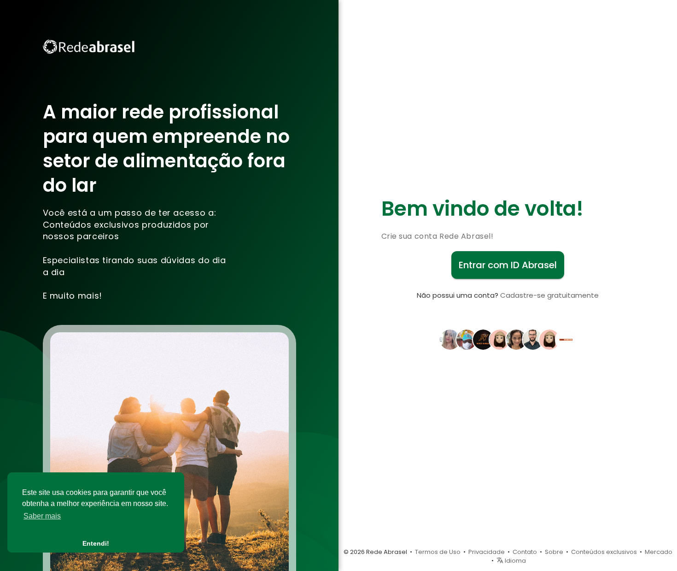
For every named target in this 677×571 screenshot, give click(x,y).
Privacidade (486, 551)
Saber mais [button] (42, 516)
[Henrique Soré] (533, 338)
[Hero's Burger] (483, 338)
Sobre (554, 551)
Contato (525, 551)
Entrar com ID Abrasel (508, 265)
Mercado (658, 551)
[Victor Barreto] (466, 338)
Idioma (514, 560)
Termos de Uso (438, 551)
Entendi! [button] (95, 543)
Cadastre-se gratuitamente (549, 295)
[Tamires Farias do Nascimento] (450, 338)
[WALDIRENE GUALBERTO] (549, 338)
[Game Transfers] (566, 338)
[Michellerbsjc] (516, 338)
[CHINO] (500, 338)
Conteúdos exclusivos (604, 551)
